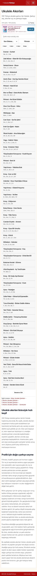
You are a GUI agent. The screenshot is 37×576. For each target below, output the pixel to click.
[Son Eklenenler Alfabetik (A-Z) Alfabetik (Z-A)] (10, 41)
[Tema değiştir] (28, 3)
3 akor (11, 46)
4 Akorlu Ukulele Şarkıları (10, 404)
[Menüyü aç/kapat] (33, 3)
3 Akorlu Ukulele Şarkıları (10, 402)
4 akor (18, 46)
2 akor (5, 46)
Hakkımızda (27, 574)
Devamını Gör (18, 392)
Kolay (25, 46)
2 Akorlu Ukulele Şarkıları (10, 400)
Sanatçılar (23, 404)
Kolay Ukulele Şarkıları (18, 398)
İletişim (33, 574)
